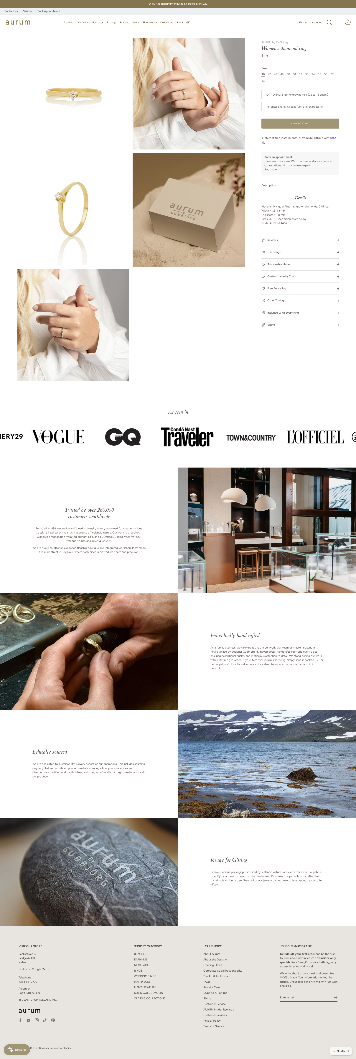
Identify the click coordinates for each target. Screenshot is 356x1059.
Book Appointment (49, 11)
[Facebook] (20, 1020)
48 (275, 74)
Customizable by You (281, 276)
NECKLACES (142, 965)
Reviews (272, 240)
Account (317, 22)
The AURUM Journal (215, 976)
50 (288, 74)
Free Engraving (276, 288)
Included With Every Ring (283, 312)
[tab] (270, 185)
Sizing (271, 324)
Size (264, 68)
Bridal (180, 22)
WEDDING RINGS (145, 976)
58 (263, 81)
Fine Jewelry (150, 22)
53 (306, 74)
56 (325, 74)
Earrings (111, 22)
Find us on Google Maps (34, 969)
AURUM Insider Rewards (218, 1009)
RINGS (138, 970)
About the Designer (215, 959)
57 (332, 74)
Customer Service (214, 1004)
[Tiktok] (45, 1020)
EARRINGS (141, 959)
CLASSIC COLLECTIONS (150, 998)
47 (269, 74)
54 (313, 74)
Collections (166, 22)
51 (294, 74)
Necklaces (97, 22)
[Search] (329, 22)
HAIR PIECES (142, 981)
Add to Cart (300, 123)
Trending (68, 22)
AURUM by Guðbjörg (274, 42)
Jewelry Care (211, 987)
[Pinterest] (53, 1020)
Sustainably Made (278, 264)
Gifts (189, 22)
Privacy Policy (212, 1020)
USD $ (300, 22)
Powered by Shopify (60, 1048)
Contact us (11, 11)
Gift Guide (82, 22)
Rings (136, 22)
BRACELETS (141, 954)
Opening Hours (212, 965)
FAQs (206, 981)
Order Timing (275, 300)
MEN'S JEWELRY (145, 987)
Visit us (27, 11)
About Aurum (211, 954)
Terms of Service (213, 1026)
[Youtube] (28, 1020)
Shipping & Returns (215, 993)
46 (263, 74)
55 (319, 74)
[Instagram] (37, 1020)
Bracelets (125, 22)
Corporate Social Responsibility (222, 970)
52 (300, 74)
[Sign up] (335, 997)
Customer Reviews (215, 1015)
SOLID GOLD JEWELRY (148, 993)
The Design (274, 252)
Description (268, 185)
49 (282, 74)
